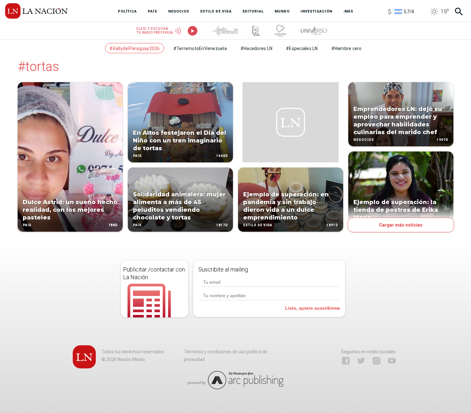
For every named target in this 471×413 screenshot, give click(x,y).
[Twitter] (361, 361)
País (27, 225)
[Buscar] (459, 11)
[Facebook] (346, 361)
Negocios (363, 140)
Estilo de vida (257, 225)
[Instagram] (376, 361)
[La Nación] (36, 11)
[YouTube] (392, 361)
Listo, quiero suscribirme (312, 308)
